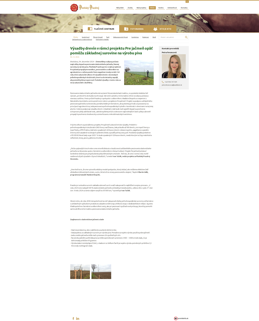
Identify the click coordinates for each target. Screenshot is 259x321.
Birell (154, 37)
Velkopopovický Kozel (120, 37)
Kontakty (184, 8)
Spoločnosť (85, 37)
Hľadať (186, 37)
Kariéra (161, 8)
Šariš (107, 37)
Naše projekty (141, 8)
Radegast (145, 37)
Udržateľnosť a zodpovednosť (82, 39)
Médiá (152, 8)
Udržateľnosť (172, 8)
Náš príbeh (120, 8)
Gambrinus (135, 37)
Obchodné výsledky (102, 39)
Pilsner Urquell (97, 37)
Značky (130, 8)
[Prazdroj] (84, 8)
